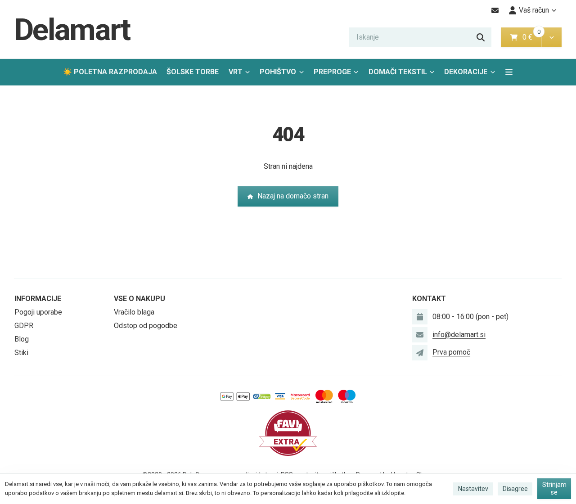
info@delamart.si (459, 334)
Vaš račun (534, 10)
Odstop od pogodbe (145, 325)
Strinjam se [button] (554, 488)
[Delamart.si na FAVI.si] (288, 432)
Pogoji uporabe (38, 312)
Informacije (37, 298)
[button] (551, 37)
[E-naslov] (495, 10)
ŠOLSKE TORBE (192, 72)
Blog (21, 339)
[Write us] (420, 352)
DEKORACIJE (465, 72)
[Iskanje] (480, 37)
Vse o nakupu (139, 298)
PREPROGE (332, 72)
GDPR (23, 325)
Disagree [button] (515, 488)
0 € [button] (531, 37)
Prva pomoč (451, 352)
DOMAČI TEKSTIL (398, 72)
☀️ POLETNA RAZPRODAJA (110, 72)
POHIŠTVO (278, 72)
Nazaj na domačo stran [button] (292, 196)
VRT (236, 72)
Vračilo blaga (134, 312)
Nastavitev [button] (473, 488)
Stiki (21, 352)
